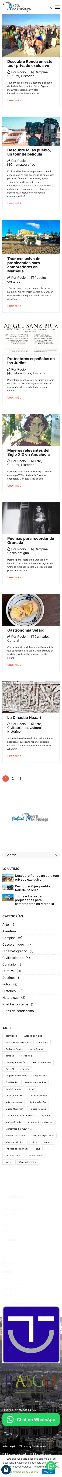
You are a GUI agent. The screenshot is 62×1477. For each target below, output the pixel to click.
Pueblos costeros (15, 1004)
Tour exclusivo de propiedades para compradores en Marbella (23, 264)
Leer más (14, 100)
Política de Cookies (12, 1295)
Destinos (8, 978)
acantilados (11, 1036)
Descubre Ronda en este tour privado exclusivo (29, 63)
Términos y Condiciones (14, 1284)
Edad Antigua (40, 1075)
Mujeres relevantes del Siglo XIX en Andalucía (28, 452)
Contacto (7, 1225)
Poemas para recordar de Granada (30, 540)
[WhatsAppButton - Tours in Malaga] (31, 1419)
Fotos (6, 984)
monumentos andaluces (40, 1122)
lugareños (46, 1115)
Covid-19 (10, 1069)
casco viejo (26, 1055)
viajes (8, 1162)
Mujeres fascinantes (16, 1135)
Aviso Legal (8, 1278)
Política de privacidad (13, 1289)
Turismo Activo (35, 1155)
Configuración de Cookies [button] (23, 1471)
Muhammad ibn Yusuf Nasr (19, 1129)
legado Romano (38, 1109)
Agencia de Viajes (33, 1036)
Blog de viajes (9, 1214)
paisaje (47, 1142)
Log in (5, 1252)
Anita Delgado (37, 1049)
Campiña (41, 72)
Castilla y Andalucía (15, 1062)
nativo (34, 1142)
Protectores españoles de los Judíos (31, 360)
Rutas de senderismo (18, 1011)
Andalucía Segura (14, 1049)
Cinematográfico (22, 164)
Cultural (13, 76)
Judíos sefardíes (38, 1102)
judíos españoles (38, 1095)
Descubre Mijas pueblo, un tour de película (29, 152)
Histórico (27, 76)
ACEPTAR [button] (48, 1472)
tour (38, 1148)
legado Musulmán (14, 1109)
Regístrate (7, 1246)
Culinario (41, 637)
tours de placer (13, 1155)
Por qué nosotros (11, 1203)
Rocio (21, 72)
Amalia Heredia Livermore (18, 1042)
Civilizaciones (20, 373)
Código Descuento (12, 1209)
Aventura (9, 931)
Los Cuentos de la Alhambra (20, 1115)
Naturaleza (10, 998)
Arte (37, 461)
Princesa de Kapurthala (17, 1148)
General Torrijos (13, 1089)
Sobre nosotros (10, 1263)
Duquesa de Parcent (16, 1075)
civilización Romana (41, 1062)
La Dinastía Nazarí (24, 717)
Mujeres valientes (14, 1142)
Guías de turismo (14, 1095)
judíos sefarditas (14, 1102)
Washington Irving (27, 1162)
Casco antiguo (18, 553)
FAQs (5, 1231)
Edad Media (11, 1082)
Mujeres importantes (43, 1135)
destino (25, 1069)
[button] (51, 1466)
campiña (10, 1055)
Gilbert (32, 1089)
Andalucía (43, 1042)
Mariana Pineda (13, 1122)
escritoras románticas (35, 1082)
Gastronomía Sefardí (26, 630)
